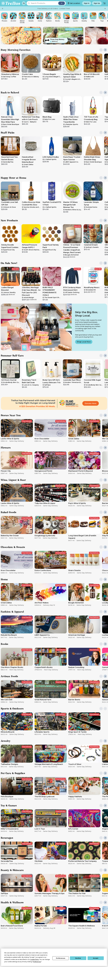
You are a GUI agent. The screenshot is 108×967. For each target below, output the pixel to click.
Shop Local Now (84, 342)
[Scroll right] (105, 18)
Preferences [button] (37, 961)
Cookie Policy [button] (34, 959)
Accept (95, 958)
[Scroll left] (2, 18)
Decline (78, 958)
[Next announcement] (105, 8)
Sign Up (97, 3)
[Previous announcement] (2, 8)
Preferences (60, 958)
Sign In (86, 3)
